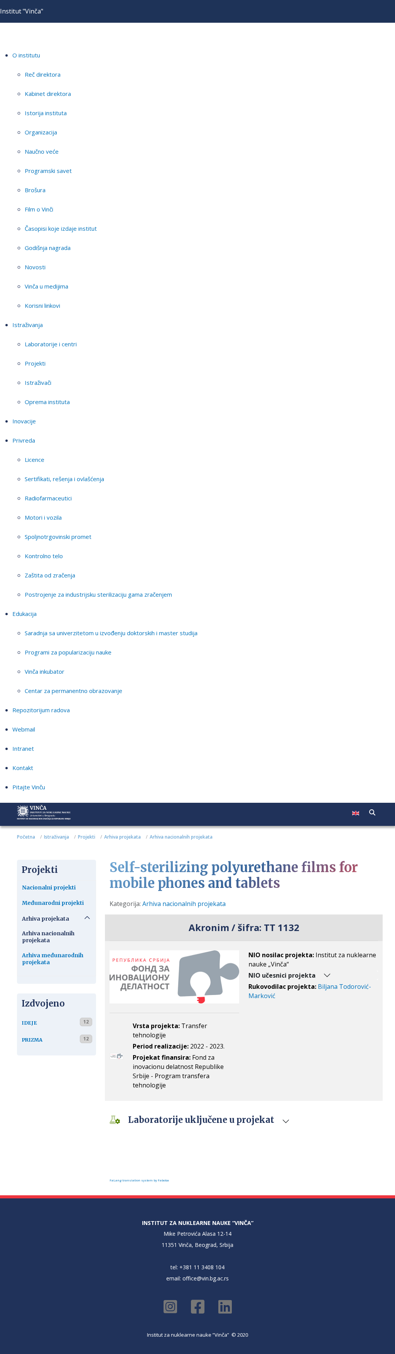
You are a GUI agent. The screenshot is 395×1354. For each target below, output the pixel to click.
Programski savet (48, 170)
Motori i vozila (43, 517)
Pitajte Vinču (28, 787)
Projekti (35, 363)
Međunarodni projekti (53, 902)
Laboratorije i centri (51, 344)
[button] (372, 812)
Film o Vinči (39, 209)
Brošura (35, 190)
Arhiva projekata (45, 918)
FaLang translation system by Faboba (139, 1180)
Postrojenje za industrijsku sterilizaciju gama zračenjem (98, 594)
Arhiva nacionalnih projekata (48, 937)
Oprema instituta (47, 402)
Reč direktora (43, 74)
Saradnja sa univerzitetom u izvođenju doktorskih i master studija (111, 633)
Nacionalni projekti (49, 887)
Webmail (23, 729)
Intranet (23, 748)
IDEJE (29, 1023)
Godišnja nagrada (48, 248)
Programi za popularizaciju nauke (68, 652)
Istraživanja (27, 325)
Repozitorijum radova (41, 710)
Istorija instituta (46, 113)
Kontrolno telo (44, 556)
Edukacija (24, 613)
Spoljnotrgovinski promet (58, 536)
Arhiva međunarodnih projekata (52, 959)
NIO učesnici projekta (282, 975)
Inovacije (24, 421)
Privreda (23, 440)
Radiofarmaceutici (48, 498)
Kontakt (22, 768)
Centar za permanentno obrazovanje (73, 691)
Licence (34, 459)
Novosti (35, 267)
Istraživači (38, 382)
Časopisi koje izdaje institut (61, 228)
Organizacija (41, 132)
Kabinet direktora (48, 93)
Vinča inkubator (44, 671)
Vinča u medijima (46, 286)
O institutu (26, 55)
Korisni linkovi (42, 305)
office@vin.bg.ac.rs (205, 1278)
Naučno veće (42, 151)
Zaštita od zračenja (50, 575)
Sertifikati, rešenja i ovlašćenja (64, 479)
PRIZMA (32, 1040)
